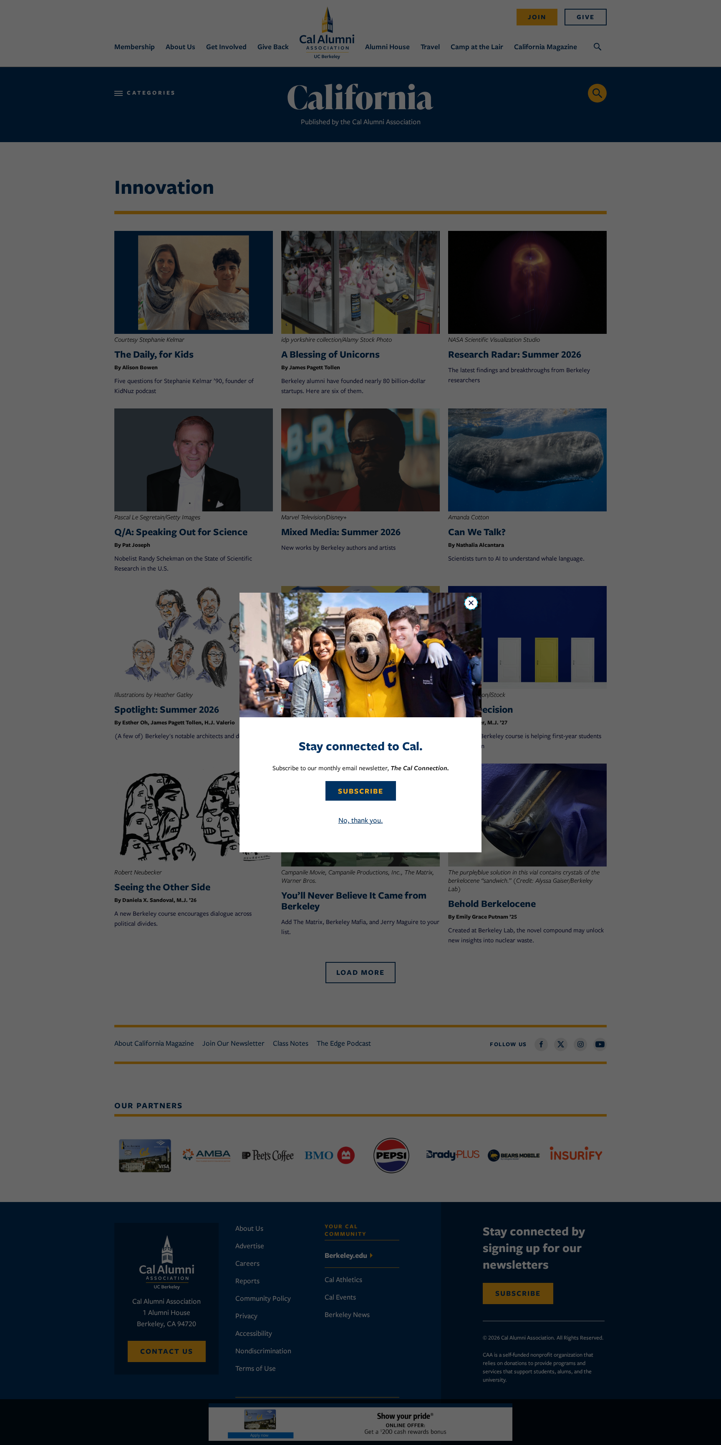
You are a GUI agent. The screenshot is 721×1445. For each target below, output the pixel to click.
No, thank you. (360, 820)
